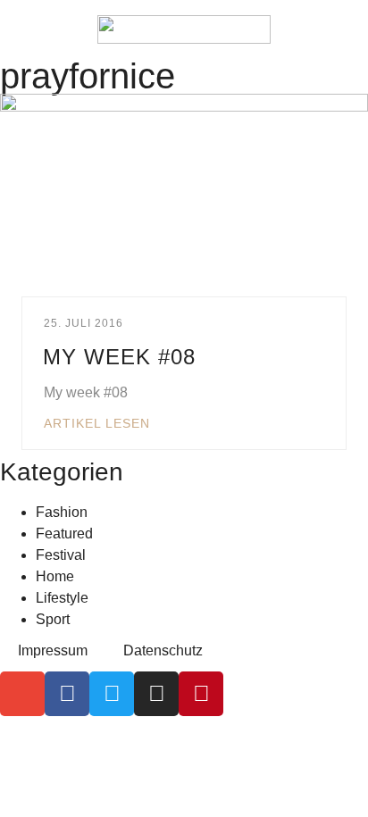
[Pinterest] (201, 693)
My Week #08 (119, 357)
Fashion (62, 512)
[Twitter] (111, 693)
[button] (27, 29)
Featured (64, 533)
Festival (61, 555)
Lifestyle (62, 597)
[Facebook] (67, 693)
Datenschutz (163, 650)
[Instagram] (156, 693)
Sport (53, 619)
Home (55, 576)
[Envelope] (22, 693)
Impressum (53, 650)
